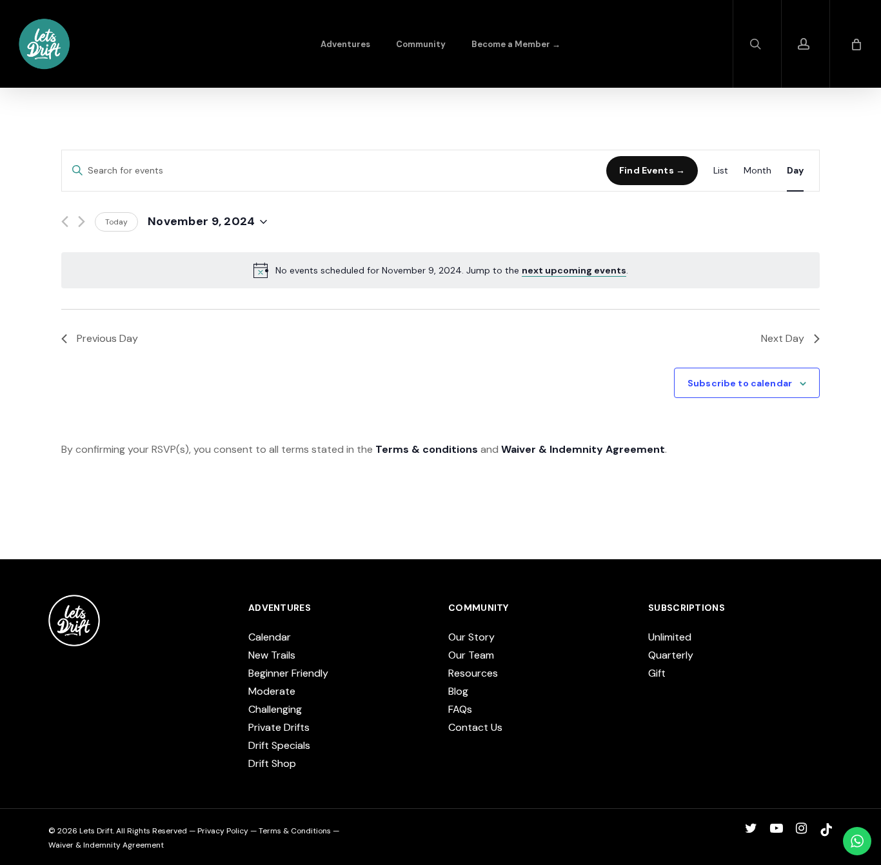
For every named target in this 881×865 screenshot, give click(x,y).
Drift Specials (279, 745)
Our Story (471, 637)
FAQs (460, 709)
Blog (458, 691)
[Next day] (81, 221)
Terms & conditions (426, 449)
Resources (473, 673)
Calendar (269, 637)
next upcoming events (574, 270)
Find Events (646, 170)
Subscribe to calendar (740, 383)
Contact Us (475, 727)
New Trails (271, 655)
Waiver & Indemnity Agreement (583, 449)
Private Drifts (279, 727)
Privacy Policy (222, 831)
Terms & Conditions (295, 831)
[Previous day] (64, 221)
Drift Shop (272, 763)
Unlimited (669, 637)
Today (116, 222)
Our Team (471, 655)
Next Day (782, 338)
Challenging (275, 709)
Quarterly (670, 655)
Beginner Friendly (288, 673)
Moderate (271, 691)
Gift (657, 673)
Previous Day (107, 338)
